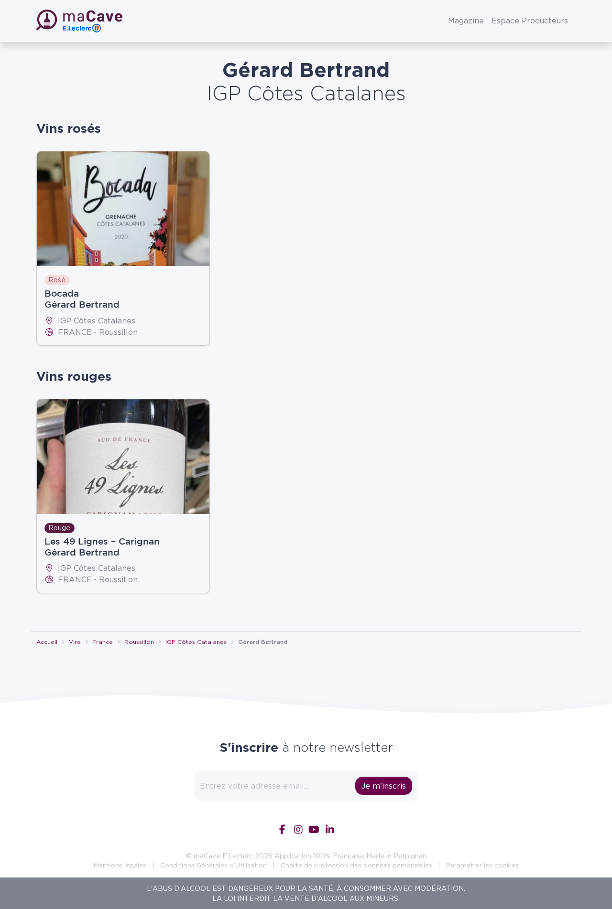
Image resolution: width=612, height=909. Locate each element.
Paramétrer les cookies (482, 865)
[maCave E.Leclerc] (80, 21)
